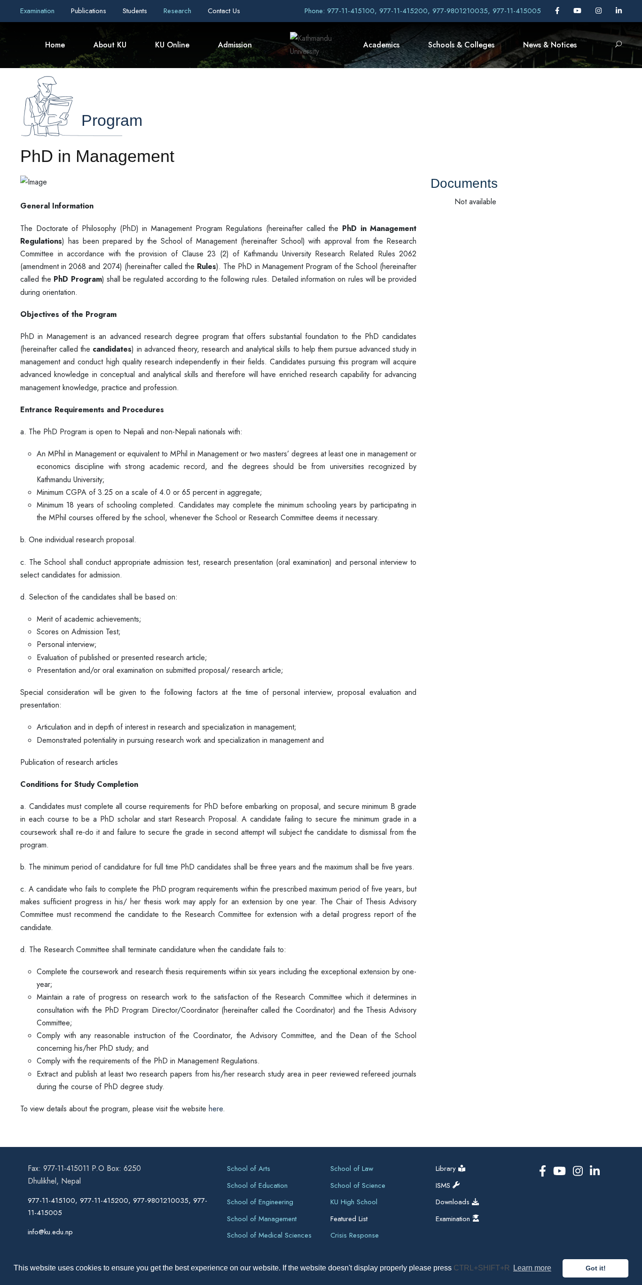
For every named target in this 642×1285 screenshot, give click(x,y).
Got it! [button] (596, 1268)
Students (136, 11)
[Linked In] (619, 11)
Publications (90, 11)
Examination (38, 11)
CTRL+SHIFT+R (483, 1268)
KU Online (172, 44)
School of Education (257, 1185)
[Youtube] (578, 11)
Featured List (349, 1219)
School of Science (357, 1185)
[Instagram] (599, 11)
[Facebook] (558, 11)
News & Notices (550, 44)
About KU (110, 44)
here (216, 1108)
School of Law (351, 1168)
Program (111, 120)
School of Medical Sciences (269, 1235)
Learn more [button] (532, 1268)
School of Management (262, 1219)
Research (179, 11)
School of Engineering (260, 1202)
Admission (235, 44)
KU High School (353, 1202)
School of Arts (248, 1168)
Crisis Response (354, 1235)
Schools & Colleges (461, 44)
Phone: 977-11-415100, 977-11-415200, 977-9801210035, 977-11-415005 (423, 11)
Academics (381, 44)
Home (55, 44)
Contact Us (224, 11)
